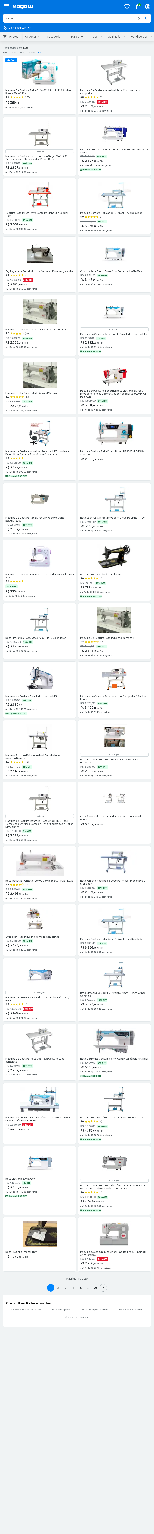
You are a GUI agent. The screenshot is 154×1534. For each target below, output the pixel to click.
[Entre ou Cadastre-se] (148, 6)
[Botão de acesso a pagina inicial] (66, 6)
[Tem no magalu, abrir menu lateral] (6, 5)
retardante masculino (77, 1317)
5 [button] (81, 1287)
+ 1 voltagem (39, 151)
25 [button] (96, 1287)
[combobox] (77, 18)
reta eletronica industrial (26, 1309)
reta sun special (61, 1309)
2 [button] (58, 1287)
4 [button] (73, 1287)
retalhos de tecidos (131, 1309)
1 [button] (50, 1287)
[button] (139, 18)
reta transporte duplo (95, 1309)
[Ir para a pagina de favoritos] (127, 6)
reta (38, 52)
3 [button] (66, 1287)
